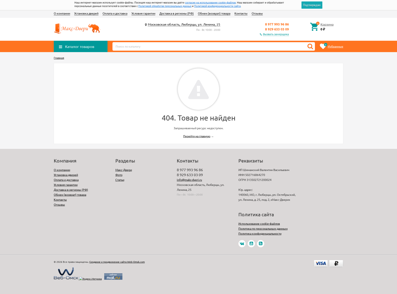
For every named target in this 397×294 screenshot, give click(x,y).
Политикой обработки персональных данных (164, 6)
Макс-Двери (123, 170)
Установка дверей (86, 13)
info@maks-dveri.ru (189, 180)
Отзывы (257, 13)
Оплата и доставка (115, 13)
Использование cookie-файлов (259, 223)
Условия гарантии (143, 13)
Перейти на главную (196, 136)
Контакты (241, 13)
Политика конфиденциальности (259, 233)
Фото (118, 175)
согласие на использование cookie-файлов (210, 2)
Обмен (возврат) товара (214, 13)
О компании (62, 13)
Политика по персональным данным (263, 228)
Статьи (119, 180)
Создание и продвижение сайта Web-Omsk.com (117, 261)
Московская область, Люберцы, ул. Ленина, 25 (184, 24)
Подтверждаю (312, 5)
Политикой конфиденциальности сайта (217, 6)
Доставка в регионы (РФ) (176, 13)
